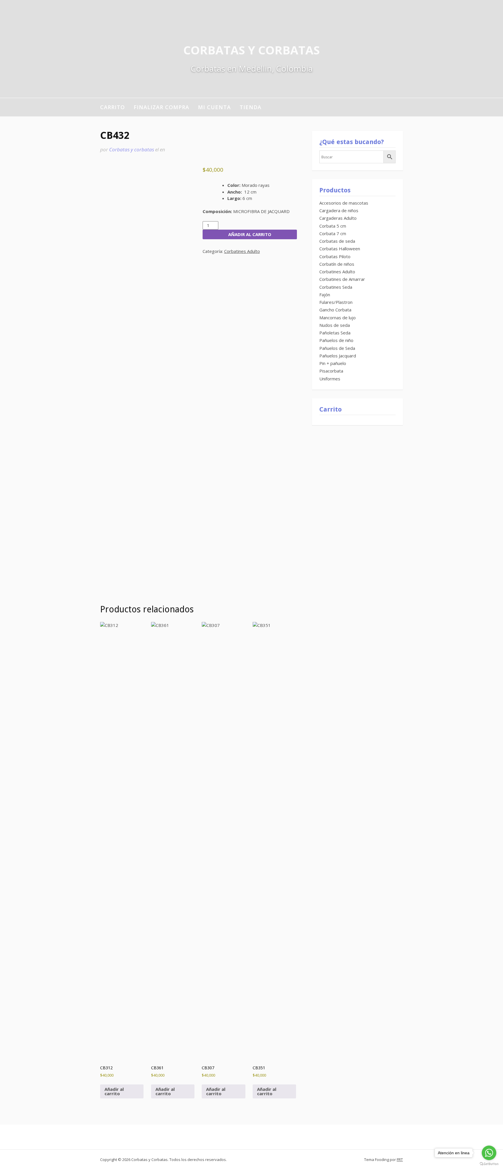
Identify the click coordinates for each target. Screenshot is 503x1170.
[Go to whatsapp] (489, 1153)
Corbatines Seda (335, 287)
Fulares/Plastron (336, 302)
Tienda (250, 107)
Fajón (324, 294)
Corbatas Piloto (334, 256)
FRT (400, 1159)
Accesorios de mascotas (343, 203)
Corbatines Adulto (242, 251)
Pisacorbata (331, 371)
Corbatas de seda (337, 241)
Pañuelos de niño (336, 340)
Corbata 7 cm (332, 233)
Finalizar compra (161, 107)
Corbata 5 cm (332, 226)
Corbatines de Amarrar (342, 279)
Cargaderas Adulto (338, 218)
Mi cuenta (214, 107)
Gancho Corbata (335, 310)
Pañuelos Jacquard (337, 356)
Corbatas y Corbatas (251, 50)
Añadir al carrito (249, 234)
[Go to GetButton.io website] (489, 1164)
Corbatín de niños (336, 264)
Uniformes (329, 379)
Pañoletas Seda (334, 333)
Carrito (112, 107)
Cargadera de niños (338, 210)
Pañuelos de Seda (337, 348)
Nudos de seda (334, 325)
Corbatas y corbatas (131, 149)
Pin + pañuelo (332, 363)
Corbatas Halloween (339, 248)
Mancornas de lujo (337, 317)
